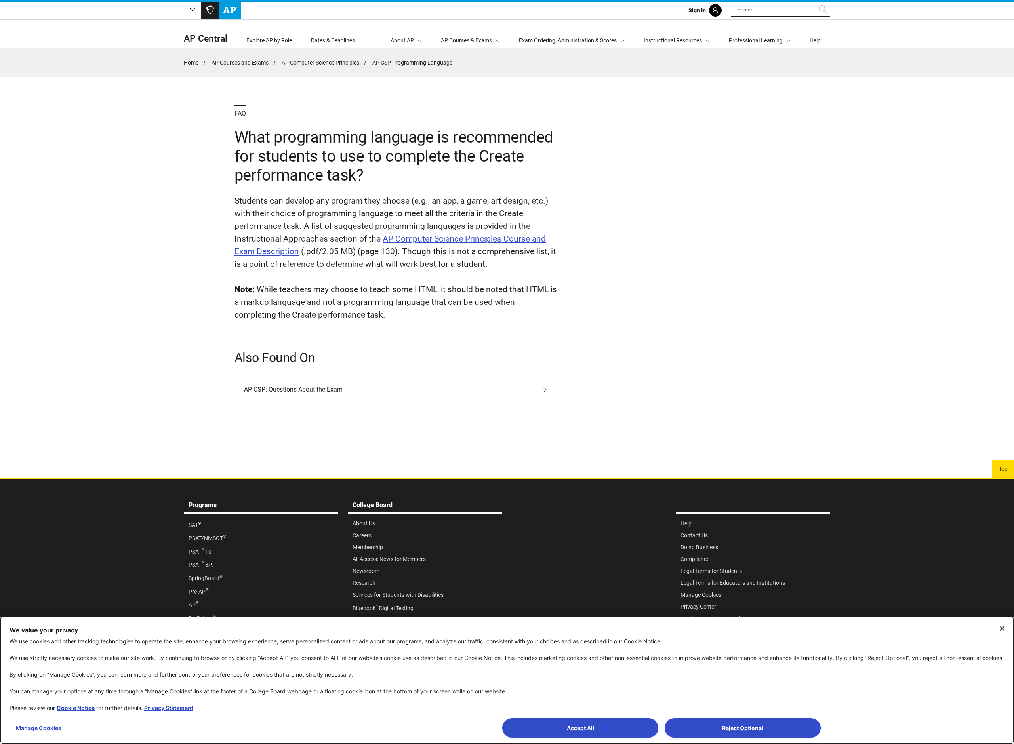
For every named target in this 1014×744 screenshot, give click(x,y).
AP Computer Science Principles (320, 62)
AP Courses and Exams (240, 62)
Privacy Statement (168, 707)
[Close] (1002, 628)
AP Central (205, 38)
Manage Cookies (38, 728)
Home (191, 62)
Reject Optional (742, 728)
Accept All (580, 728)
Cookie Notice (76, 707)
